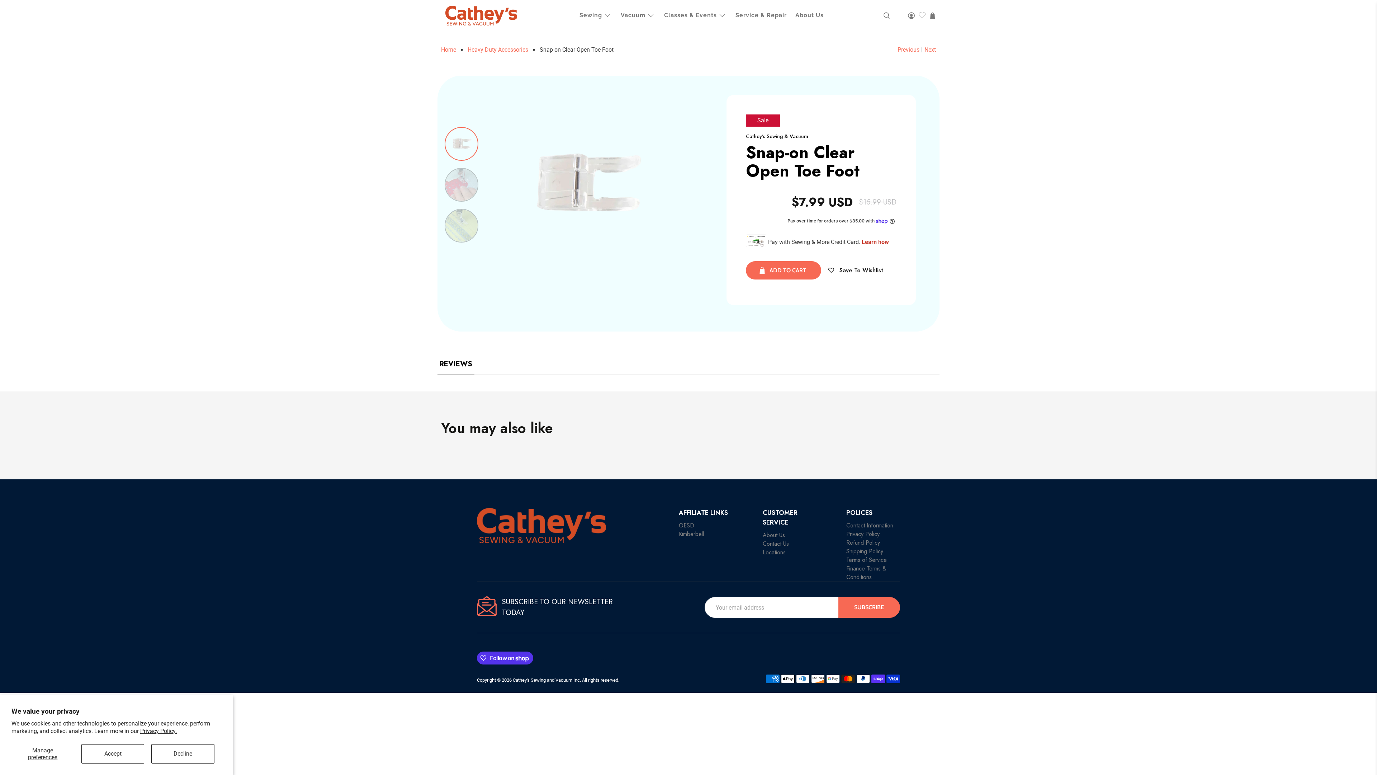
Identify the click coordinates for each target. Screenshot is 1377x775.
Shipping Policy (864, 551)
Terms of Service (866, 560)
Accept (113, 753)
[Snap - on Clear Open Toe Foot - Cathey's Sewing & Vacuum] (586, 184)
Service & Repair (761, 15)
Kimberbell (691, 534)
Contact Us (776, 544)
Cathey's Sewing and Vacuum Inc (546, 680)
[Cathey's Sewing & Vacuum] (481, 15)
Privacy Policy (863, 534)
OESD (686, 525)
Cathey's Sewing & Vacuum (777, 136)
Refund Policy (863, 543)
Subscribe (869, 607)
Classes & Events (690, 15)
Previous (908, 49)
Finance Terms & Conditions (866, 572)
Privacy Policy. (158, 731)
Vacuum (633, 15)
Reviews (456, 364)
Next (930, 49)
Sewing (590, 15)
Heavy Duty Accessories (498, 50)
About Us (809, 15)
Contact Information (869, 525)
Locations (774, 552)
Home (448, 50)
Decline (183, 753)
